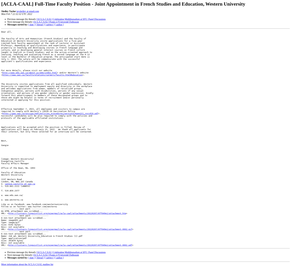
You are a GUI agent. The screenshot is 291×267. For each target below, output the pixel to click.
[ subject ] (49, 24)
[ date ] (31, 24)
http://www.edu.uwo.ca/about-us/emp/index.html (29, 73)
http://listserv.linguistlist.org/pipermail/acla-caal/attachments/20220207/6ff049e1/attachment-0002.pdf (70, 245)
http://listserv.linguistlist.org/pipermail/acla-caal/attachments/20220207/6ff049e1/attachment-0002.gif (70, 229)
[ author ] (59, 24)
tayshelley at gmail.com (28, 11)
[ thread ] (40, 24)
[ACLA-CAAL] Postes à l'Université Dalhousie (56, 22)
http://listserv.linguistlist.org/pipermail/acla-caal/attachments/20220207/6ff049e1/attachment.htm (67, 213)
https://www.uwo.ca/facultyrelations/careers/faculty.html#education (42, 75)
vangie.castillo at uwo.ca (20, 184)
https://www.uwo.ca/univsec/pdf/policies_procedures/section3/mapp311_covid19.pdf (50, 113)
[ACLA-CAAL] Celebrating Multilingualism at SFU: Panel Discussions (71, 19)
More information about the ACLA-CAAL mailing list (27, 264)
